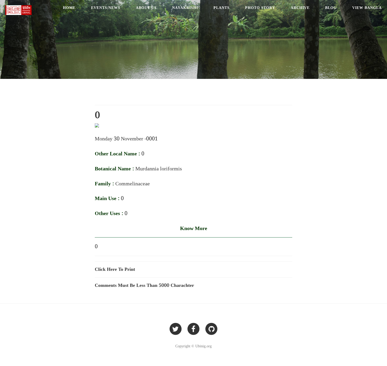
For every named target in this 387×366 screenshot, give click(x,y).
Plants (222, 8)
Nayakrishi (185, 8)
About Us (146, 8)
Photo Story (260, 8)
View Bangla (367, 8)
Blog (331, 8)
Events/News (105, 8)
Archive (300, 8)
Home (69, 8)
